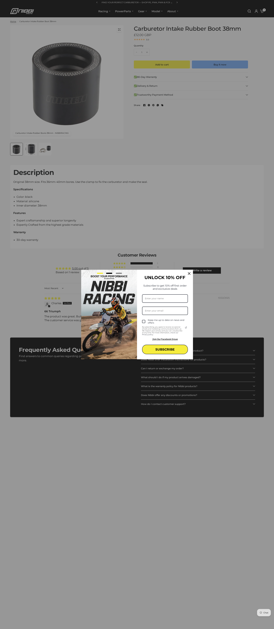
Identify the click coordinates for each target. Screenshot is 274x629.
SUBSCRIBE (165, 349)
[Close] (189, 273)
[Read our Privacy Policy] (186, 327)
